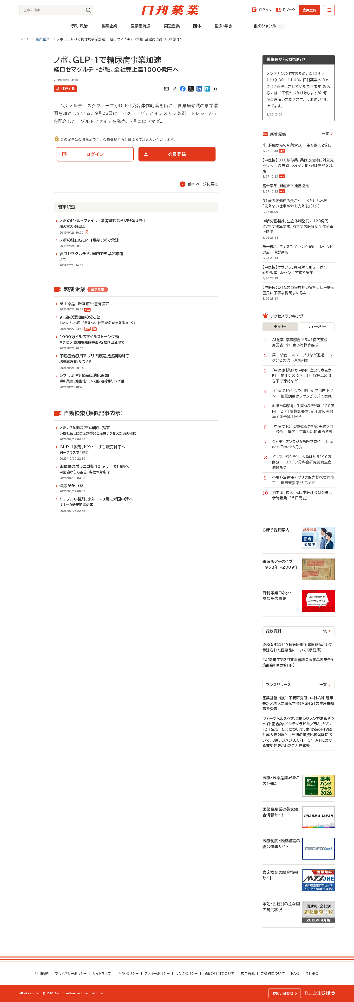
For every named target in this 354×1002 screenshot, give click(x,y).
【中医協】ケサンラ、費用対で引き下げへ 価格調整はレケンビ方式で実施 (297, 270)
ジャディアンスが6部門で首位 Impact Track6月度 (303, 444)
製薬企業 (109, 26)
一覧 (325, 133)
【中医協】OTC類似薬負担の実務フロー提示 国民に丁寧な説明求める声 (298, 290)
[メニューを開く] (329, 10)
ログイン (265, 10)
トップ (23, 39)
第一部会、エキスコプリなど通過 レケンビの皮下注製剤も (298, 249)
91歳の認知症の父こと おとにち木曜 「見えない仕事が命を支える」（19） (296, 203)
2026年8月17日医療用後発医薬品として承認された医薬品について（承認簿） (297, 647)
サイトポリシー (127, 973)
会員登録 (309, 10)
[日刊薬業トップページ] (170, 10)
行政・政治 (79, 26)
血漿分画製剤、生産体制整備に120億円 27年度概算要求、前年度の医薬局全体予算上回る (297, 226)
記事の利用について (219, 973)
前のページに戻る (203, 184)
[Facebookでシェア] (183, 89)
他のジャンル (265, 26)
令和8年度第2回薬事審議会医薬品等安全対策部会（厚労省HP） (298, 662)
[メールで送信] (166, 89)
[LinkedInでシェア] (199, 89)
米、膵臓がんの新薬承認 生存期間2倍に (297, 145)
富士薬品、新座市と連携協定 (288, 186)
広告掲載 (248, 973)
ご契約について (273, 973)
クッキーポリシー (157, 973)
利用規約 (42, 973)
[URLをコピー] (174, 89)
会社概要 (312, 973)
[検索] (88, 10)
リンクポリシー (186, 973)
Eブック (289, 10)
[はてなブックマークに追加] (207, 89)
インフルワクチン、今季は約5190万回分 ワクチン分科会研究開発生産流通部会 (302, 462)
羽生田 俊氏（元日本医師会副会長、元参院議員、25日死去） (303, 495)
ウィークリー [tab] (317, 326)
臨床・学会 (223, 26)
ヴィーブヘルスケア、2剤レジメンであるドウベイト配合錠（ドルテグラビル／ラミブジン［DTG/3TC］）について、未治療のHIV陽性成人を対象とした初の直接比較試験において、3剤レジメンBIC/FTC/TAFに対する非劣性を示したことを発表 (298, 732)
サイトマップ (102, 973)
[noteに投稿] (215, 89)
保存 (68, 88)
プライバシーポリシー (71, 973)
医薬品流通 (141, 26)
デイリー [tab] (280, 326)
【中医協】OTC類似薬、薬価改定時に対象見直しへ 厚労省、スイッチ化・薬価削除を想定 (298, 165)
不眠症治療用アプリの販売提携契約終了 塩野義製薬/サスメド (303, 480)
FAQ (295, 973)
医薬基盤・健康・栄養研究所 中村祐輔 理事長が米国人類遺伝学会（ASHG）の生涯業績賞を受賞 (298, 703)
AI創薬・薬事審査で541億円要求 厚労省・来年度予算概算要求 (302, 342)
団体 (197, 26)
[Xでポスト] (191, 89)
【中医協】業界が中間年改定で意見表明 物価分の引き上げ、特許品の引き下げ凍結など (302, 375)
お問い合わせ (283, 993)
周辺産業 (172, 26)
